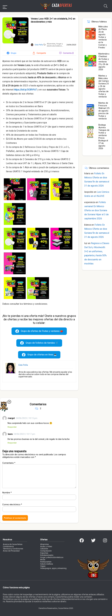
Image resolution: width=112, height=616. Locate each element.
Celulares (44, 549)
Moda (42, 559)
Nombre (7, 492)
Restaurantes (45, 562)
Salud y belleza (46, 564)
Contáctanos (8, 546)
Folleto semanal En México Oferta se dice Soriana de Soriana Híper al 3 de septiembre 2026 (96, 210)
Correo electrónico (12, 504)
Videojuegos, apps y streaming (53, 568)
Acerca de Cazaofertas (12, 544)
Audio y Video (46, 546)
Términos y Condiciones (13, 549)
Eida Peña (23, 365)
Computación (46, 551)
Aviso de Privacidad (11, 551)
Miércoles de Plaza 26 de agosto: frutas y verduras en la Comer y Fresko (103, 37)
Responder (12, 427)
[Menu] (4, 6)
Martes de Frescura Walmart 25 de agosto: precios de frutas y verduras (103, 111)
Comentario (8, 463)
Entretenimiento (46, 555)
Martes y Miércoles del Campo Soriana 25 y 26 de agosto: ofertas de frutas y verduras (103, 86)
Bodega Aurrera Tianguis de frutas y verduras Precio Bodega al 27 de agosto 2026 (103, 137)
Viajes (42, 566)
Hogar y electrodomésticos (55, 45)
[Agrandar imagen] (15, 18)
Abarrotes (51, 44)
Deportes (44, 553)
